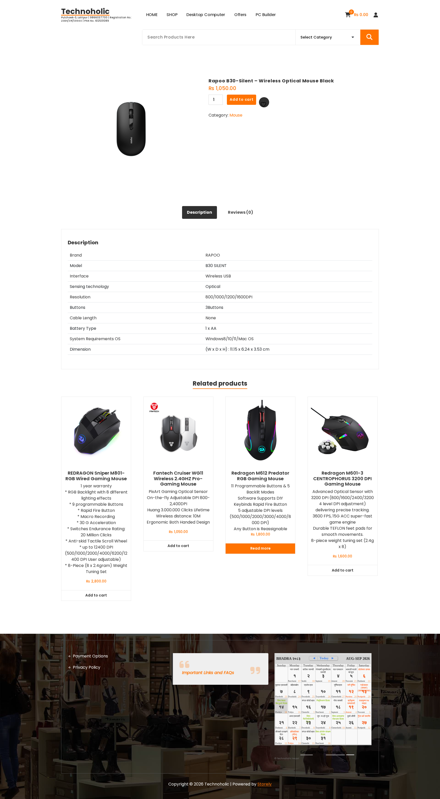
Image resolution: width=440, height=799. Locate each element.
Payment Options (90, 656)
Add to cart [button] (96, 595)
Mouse (235, 115)
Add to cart (242, 99)
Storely (264, 784)
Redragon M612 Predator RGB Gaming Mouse (260, 475)
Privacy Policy (86, 667)
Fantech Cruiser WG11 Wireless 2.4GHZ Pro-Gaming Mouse (178, 478)
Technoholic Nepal (288, 758)
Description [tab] (199, 212)
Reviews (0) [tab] (240, 212)
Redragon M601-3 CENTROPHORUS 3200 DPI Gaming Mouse (342, 478)
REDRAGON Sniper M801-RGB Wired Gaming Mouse (96, 475)
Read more (260, 548)
